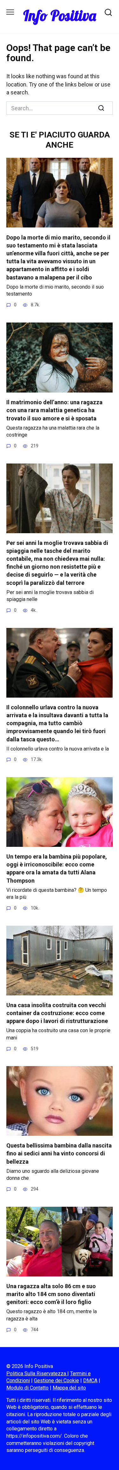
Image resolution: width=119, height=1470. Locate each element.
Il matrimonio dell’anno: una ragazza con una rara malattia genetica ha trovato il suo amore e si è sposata (54, 410)
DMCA (90, 1380)
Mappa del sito (69, 1388)
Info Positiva (59, 15)
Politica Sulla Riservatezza (36, 1374)
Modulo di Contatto (27, 1388)
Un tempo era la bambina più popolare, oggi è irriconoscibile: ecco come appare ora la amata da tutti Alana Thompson (56, 868)
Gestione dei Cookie (56, 1380)
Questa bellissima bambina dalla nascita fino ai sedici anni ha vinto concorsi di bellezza (59, 1153)
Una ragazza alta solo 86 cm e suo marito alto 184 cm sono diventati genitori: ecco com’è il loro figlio (51, 1294)
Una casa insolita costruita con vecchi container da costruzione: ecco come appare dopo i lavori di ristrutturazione (57, 1013)
